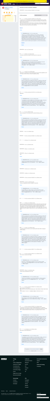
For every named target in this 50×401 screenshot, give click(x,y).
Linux (26, 369)
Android (26, 367)
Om (13, 360)
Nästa (41, 349)
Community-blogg (16, 369)
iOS (25, 366)
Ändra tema (39, 396)
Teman (17, 3)
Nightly (38, 360)
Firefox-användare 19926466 (30, 177)
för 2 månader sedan (29, 111)
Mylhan (26, 53)
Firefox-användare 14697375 (30, 253)
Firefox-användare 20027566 (30, 92)
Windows (27, 362)
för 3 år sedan (37, 10)
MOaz (26, 153)
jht (25, 111)
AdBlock (7, 8)
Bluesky (26, 385)
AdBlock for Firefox (9, 7)
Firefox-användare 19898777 (30, 249)
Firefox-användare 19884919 (30, 286)
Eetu (25, 131)
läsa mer (21, 27)
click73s (26, 71)
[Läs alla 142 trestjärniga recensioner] (9, 18)
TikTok (26, 383)
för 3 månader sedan (32, 168)
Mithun (26, 270)
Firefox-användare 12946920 (30, 10)
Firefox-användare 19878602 (30, 306)
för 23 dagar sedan (35, 60)
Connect (15, 380)
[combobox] (42, 3)
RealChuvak (27, 168)
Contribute (15, 381)
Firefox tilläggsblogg (17, 362)
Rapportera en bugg (17, 373)
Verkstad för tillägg (17, 364)
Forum (14, 371)
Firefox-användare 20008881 (30, 135)
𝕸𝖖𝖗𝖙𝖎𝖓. (26, 148)
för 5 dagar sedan (38, 18)
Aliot (25, 49)
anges (7, 393)
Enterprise (39, 366)
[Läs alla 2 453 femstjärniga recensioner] (9, 15)
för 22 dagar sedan (30, 49)
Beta (38, 362)
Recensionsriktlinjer (17, 375)
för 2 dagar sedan (35, 33)
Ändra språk (39, 393)
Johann (26, 227)
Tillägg (13, 3)
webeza (26, 202)
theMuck (26, 173)
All (25, 371)
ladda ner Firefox (31, 1)
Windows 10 (27, 140)
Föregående (27, 349)
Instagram (27, 380)
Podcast (26, 387)
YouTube (27, 381)
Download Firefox (28, 360)
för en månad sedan (31, 71)
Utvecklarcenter (16, 366)
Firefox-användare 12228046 (30, 18)
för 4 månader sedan (38, 198)
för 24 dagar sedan (31, 53)
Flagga (23, 66)
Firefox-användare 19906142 (30, 198)
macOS (26, 364)
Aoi (25, 144)
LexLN (26, 181)
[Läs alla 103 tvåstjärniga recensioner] (9, 19)
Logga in (47, 1)
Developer (15, 383)
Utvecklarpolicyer (16, 367)
